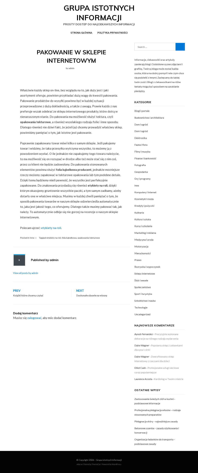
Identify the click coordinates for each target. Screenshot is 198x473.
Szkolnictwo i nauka (144, 300)
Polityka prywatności (112, 32)
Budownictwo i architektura (149, 117)
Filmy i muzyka (142, 151)
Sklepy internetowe (144, 273)
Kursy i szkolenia (143, 226)
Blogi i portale (141, 110)
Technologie (140, 307)
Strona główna (81, 32)
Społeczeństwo (142, 287)
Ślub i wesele (141, 280)
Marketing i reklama (145, 232)
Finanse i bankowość (145, 158)
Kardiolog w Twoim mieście (168, 378)
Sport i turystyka (143, 293)
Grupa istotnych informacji (109, 460)
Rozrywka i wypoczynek (147, 266)
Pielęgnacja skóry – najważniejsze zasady (156, 421)
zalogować (34, 318)
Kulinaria (139, 212)
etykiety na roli (51, 228)
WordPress (116, 464)
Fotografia (140, 164)
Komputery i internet (145, 192)
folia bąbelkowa (69, 237)
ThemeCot (96, 464)
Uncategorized (142, 314)
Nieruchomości (142, 253)
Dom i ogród (141, 124)
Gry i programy (142, 178)
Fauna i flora (140, 144)
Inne (32, 237)
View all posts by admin (25, 272)
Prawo (137, 259)
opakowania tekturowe (88, 237)
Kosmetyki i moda (144, 198)
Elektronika (140, 137)
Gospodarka (141, 171)
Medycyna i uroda (143, 239)
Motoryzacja (141, 246)
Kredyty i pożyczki (144, 205)
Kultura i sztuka (142, 219)
